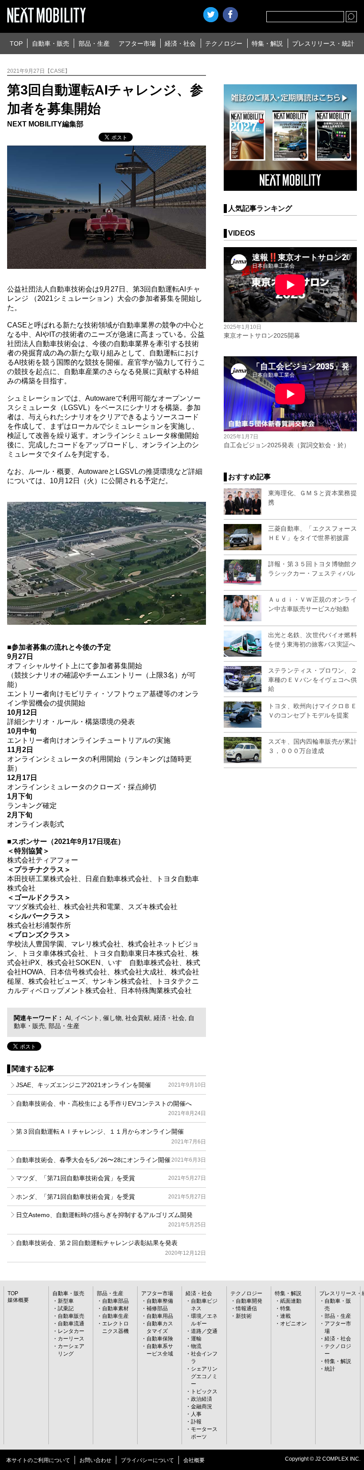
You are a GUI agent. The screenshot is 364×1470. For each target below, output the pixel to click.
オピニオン (293, 1323)
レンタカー (71, 1331)
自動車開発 (249, 1301)
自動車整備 (159, 1301)
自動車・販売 (50, 43)
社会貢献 (137, 1017)
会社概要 (194, 1460)
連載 (285, 1316)
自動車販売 (71, 1316)
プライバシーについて (147, 1460)
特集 (285, 1308)
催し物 (112, 1017)
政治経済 (201, 1399)
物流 (196, 1346)
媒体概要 (18, 1300)
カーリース (71, 1339)
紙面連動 (290, 1301)
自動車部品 (115, 1301)
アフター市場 (137, 43)
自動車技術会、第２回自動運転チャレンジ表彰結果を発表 (111, 1247)
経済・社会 (180, 43)
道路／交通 (204, 1331)
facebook (230, 14)
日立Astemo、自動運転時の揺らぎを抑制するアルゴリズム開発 (111, 1219)
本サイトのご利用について (38, 1460)
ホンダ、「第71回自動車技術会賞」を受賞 (111, 1196)
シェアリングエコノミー (204, 1376)
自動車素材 (115, 1308)
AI (68, 1017)
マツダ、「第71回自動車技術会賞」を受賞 (111, 1178)
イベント (87, 1017)
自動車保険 (159, 1339)
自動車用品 (159, 1316)
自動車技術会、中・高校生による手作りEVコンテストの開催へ (111, 1108)
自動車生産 (115, 1316)
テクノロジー (223, 43)
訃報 (196, 1422)
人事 (196, 1414)
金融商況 (201, 1406)
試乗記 (66, 1308)
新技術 (244, 1316)
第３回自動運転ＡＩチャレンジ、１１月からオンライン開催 (111, 1136)
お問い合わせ (95, 1460)
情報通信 (246, 1308)
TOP (16, 43)
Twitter (210, 14)
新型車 (66, 1301)
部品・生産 (94, 43)
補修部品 (157, 1308)
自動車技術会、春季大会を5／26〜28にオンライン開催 (111, 1159)
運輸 (196, 1339)
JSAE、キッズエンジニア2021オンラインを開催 (111, 1084)
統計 (329, 1369)
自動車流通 (71, 1323)
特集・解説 (267, 43)
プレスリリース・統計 (323, 43)
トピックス (204, 1391)
